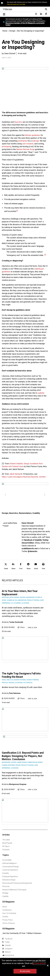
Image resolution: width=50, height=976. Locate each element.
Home (4, 31)
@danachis (32, 551)
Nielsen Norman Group (25, 149)
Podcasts (6, 850)
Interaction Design (8, 880)
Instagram (8, 949)
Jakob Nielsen (15, 474)
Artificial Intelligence (9, 863)
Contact (5, 917)
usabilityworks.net (30, 548)
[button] (6, 566)
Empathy (5, 873)
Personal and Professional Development (17, 883)
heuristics (18, 122)
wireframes (22, 141)
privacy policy (39, 963)
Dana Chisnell (27, 523)
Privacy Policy (7, 920)
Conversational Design (10, 867)
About (4, 907)
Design (12, 31)
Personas (6, 886)
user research (27, 144)
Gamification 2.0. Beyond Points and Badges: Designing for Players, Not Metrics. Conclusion (23, 756)
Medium (8, 952)
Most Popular (7, 843)
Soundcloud (9, 955)
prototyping (6, 146)
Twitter (7, 942)
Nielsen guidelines (32, 135)
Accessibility (7, 860)
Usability (36, 513)
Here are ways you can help (16, 4)
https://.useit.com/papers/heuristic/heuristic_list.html (24, 477)
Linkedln (8, 945)
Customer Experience (10, 870)
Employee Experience (10, 876)
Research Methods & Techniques (14, 890)
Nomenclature (25, 513)
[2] (45, 255)
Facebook (8, 939)
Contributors (7, 910)
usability (40, 393)
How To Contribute (9, 913)
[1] (17, 211)
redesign (35, 141)
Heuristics (13, 513)
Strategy (5, 893)
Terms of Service (8, 923)
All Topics (6, 846)
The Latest (6, 840)
